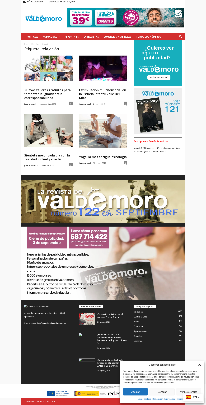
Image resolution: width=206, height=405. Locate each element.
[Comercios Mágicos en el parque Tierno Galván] (87, 319)
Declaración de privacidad (163, 399)
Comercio (138, 341)
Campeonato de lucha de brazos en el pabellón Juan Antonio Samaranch (110, 362)
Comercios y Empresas (117, 36)
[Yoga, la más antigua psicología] (103, 131)
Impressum (182, 399)
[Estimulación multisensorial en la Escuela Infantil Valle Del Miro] (103, 68)
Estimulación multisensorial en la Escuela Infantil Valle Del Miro (102, 94)
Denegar (162, 391)
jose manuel (30, 104)
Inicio (26, 44)
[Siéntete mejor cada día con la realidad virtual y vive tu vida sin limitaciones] (48, 130)
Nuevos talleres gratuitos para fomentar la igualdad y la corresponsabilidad (47, 94)
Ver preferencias (188, 391)
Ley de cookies (144, 399)
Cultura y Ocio (140, 317)
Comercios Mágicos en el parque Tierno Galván (110, 315)
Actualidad (50, 36)
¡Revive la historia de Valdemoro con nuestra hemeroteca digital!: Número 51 (112, 339)
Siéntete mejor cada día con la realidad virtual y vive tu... (47, 157)
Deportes (138, 336)
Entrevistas (91, 36)
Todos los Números (148, 36)
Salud (136, 321)
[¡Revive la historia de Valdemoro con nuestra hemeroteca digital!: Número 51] (87, 339)
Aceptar (135, 391)
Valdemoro (138, 312)
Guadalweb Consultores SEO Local (40, 401)
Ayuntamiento (140, 331)
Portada (32, 36)
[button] (199, 364)
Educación (138, 326)
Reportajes (72, 36)
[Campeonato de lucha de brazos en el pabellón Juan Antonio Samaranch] (87, 365)
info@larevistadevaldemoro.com (52, 323)
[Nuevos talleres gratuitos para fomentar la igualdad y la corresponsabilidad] (48, 68)
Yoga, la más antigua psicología (103, 157)
